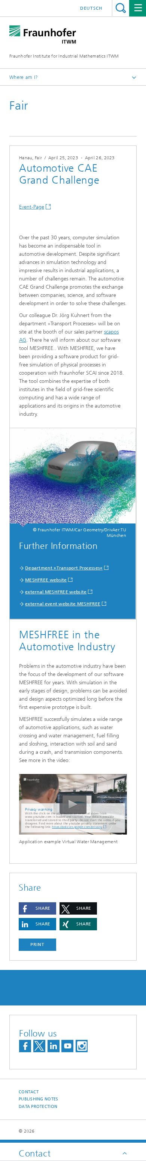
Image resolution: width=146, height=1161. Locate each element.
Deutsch (91, 8)
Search (120, 8)
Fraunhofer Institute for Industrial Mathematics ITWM (64, 56)
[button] (37, 908)
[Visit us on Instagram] (82, 1046)
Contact (29, 1092)
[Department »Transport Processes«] (73, 477)
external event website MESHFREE (62, 603)
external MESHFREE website (56, 592)
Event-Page (31, 207)
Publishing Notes (38, 1099)
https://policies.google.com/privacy (77, 827)
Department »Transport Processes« (64, 568)
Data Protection (38, 1106)
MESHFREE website (46, 580)
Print (37, 944)
